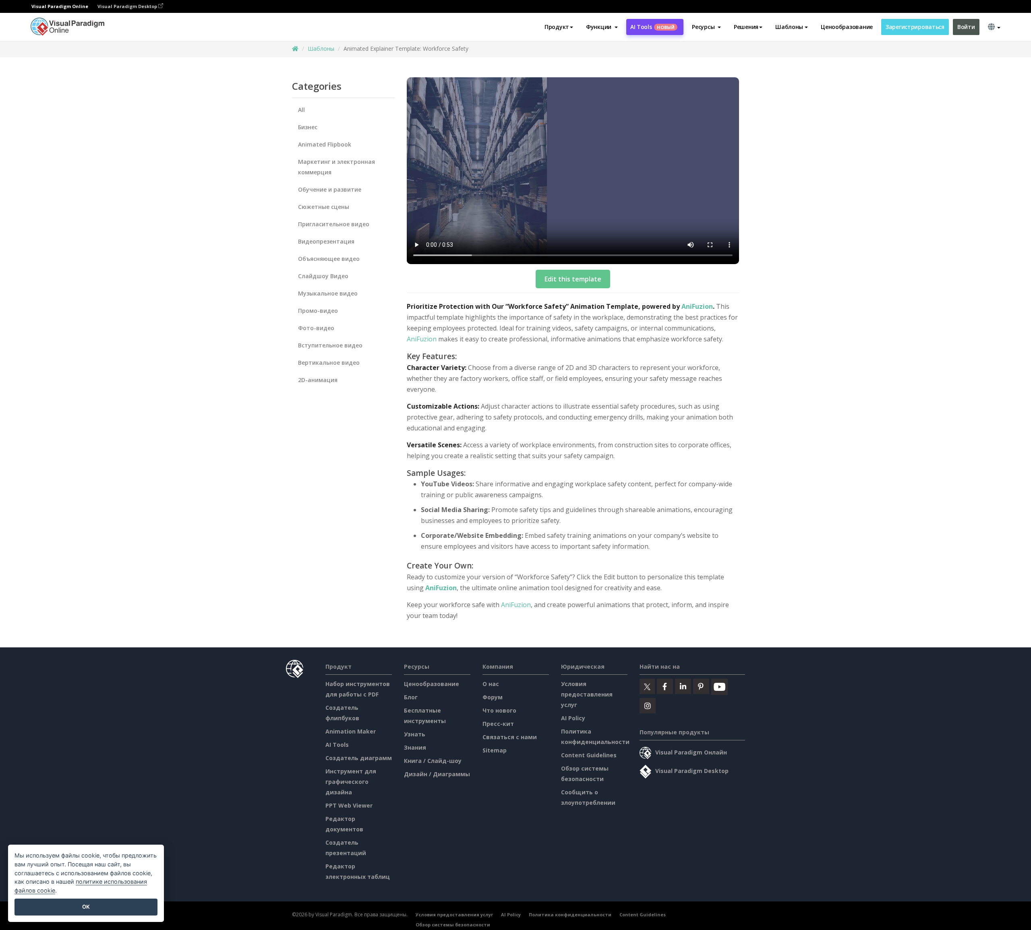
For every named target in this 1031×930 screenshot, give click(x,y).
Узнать (414, 734)
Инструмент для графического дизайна (350, 781)
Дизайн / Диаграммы (437, 774)
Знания (415, 747)
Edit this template (572, 279)
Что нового (499, 710)
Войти (966, 27)
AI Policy (573, 718)
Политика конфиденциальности (570, 914)
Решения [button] (746, 27)
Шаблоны (321, 48)
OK (86, 906)
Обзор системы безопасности (453, 925)
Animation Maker (350, 731)
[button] (602, 27)
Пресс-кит (498, 723)
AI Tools (652, 27)
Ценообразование (847, 27)
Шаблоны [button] (789, 27)
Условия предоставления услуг (587, 694)
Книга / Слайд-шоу (433, 761)
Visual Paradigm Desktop (127, 6)
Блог (411, 697)
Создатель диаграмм (358, 758)
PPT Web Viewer (349, 805)
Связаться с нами (509, 737)
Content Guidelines (589, 755)
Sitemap (494, 750)
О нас (490, 684)
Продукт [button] (556, 27)
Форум (492, 697)
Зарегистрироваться (915, 27)
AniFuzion (697, 306)
